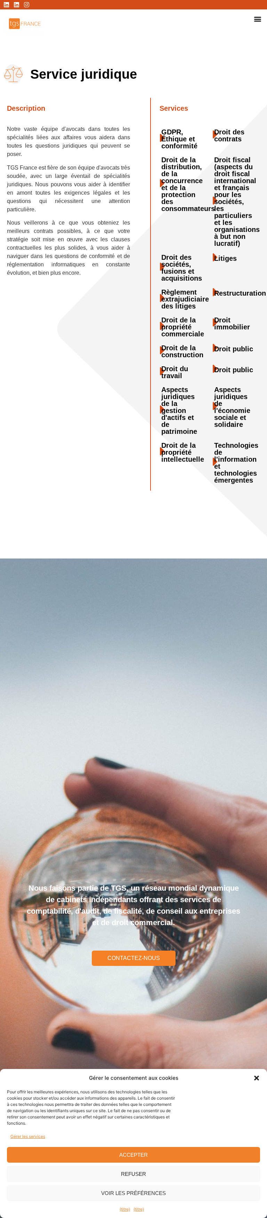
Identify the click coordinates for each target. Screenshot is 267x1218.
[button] (256, 1078)
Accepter (133, 1155)
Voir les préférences (133, 1193)
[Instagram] (27, 5)
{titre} (125, 1209)
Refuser (133, 1174)
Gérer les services (27, 1136)
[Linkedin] (6, 5)
